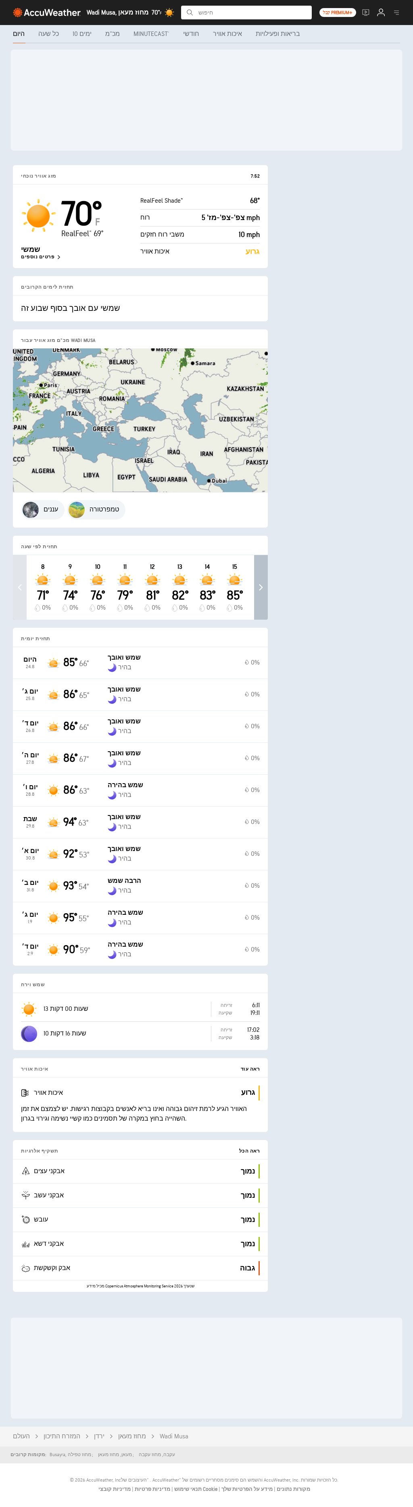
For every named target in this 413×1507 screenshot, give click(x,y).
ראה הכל (249, 1151)
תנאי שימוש (187, 1489)
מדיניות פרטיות (151, 1489)
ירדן (99, 1436)
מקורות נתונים (293, 1489)
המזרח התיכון (62, 1436)
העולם (21, 1436)
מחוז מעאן (132, 1436)
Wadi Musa (174, 1436)
